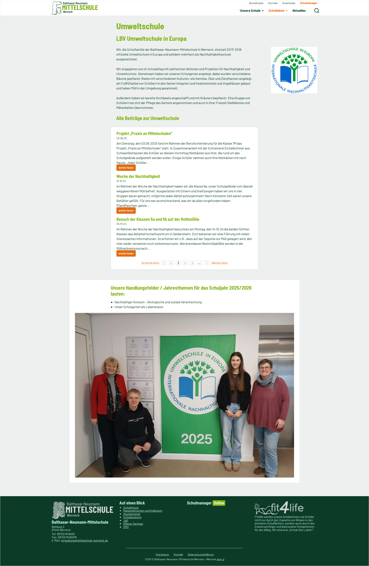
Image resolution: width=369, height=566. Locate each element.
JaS (125, 520)
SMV (126, 527)
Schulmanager (205, 502)
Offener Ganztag (133, 523)
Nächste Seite (219, 262)
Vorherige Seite (150, 262)
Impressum (162, 554)
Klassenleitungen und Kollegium (142, 510)
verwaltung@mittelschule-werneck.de (84, 540)
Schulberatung (132, 517)
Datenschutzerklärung (201, 554)
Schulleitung (131, 507)
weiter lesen (126, 167)
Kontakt (178, 554)
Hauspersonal (131, 514)
